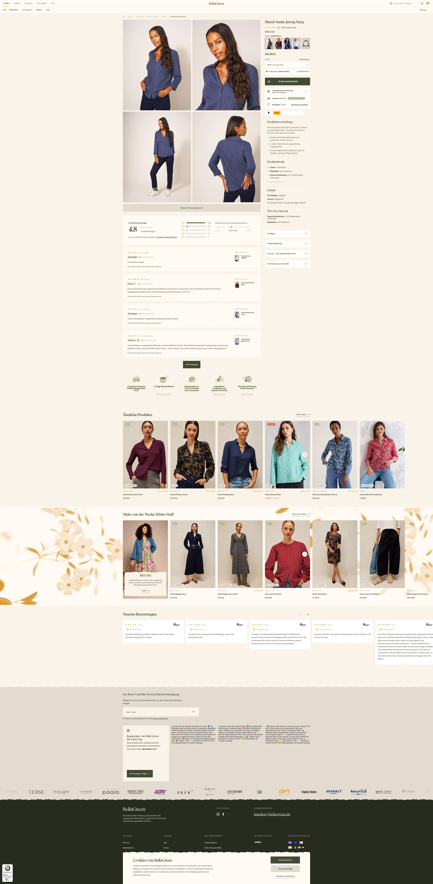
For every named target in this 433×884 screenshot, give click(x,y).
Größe (267, 59)
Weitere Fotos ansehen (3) (192, 208)
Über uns (423, 10)
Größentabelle (304, 59)
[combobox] (405, 3)
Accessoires (27, 10)
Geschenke (42, 3)
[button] (304, 454)
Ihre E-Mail (131, 712)
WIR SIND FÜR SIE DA (247, 394)
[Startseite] (216, 3)
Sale (48, 10)
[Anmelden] (422, 3)
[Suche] (404, 3)
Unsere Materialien (219, 394)
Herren (17, 3)
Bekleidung (13, 10)
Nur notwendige (285, 869)
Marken (39, 10)
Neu (4, 10)
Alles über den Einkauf (164, 394)
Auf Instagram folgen (138, 773)
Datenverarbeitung (160, 718)
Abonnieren (193, 711)
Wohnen (28, 3)
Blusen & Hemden (152, 16)
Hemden (164, 16)
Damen (6, 3)
